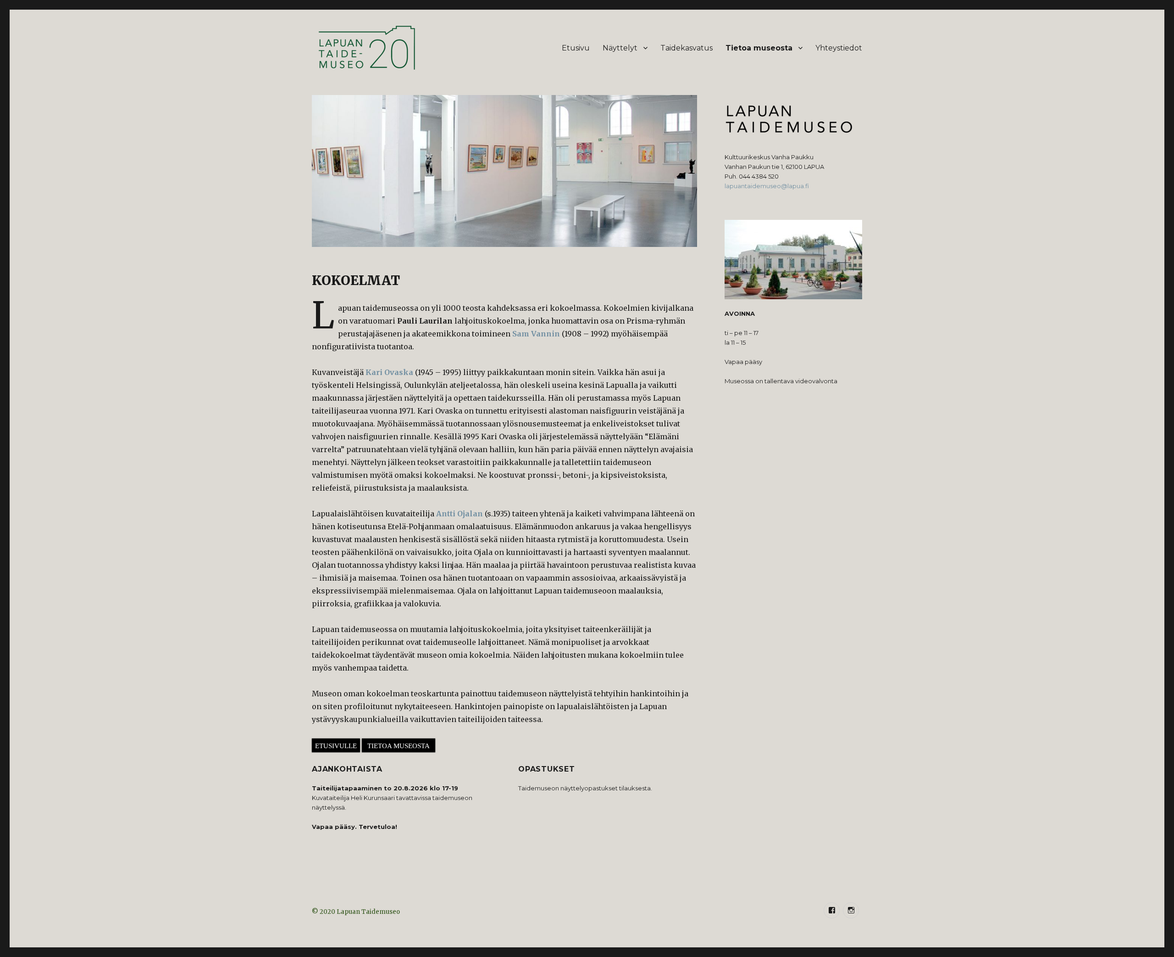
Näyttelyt (620, 48)
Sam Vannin (536, 333)
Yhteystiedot (838, 48)
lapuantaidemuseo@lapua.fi (767, 186)
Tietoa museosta (758, 48)
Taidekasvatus (686, 48)
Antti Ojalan (459, 513)
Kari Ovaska (389, 372)
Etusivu (576, 48)
